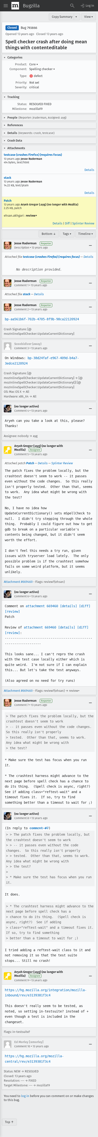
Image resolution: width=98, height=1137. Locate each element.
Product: (21, 64)
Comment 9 (21, 980)
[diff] (84, 606)
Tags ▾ (67, 234)
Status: (22, 104)
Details (89, 170)
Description (21, 247)
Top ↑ (9, 1122)
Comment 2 (21, 309)
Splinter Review (83, 223)
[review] (12, 611)
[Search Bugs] (72, 5)
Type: (23, 76)
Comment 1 (21, 285)
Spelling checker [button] (42, 69)
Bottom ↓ (49, 234)
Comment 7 (21, 705)
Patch (7, 200)
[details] (68, 606)
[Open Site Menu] (6, 5)
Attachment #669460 (18, 582)
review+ (31, 215)
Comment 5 (21, 454)
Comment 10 (22, 1046)
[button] (87, 5)
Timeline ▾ (85, 234)
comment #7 (39, 828)
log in (25, 1096)
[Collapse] (90, 245)
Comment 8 (21, 818)
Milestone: (19, 109)
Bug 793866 (29, 28)
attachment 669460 (42, 606)
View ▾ (88, 16)
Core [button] (33, 64)
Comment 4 (21, 410)
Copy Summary (62, 16)
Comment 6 (21, 596)
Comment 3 (21, 348)
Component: (18, 69)
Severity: (21, 87)
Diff (67, 223)
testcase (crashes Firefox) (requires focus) (33, 154)
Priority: (21, 82)
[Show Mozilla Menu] (15, 5)
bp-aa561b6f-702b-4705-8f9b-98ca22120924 (42, 319)
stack (7, 177)
